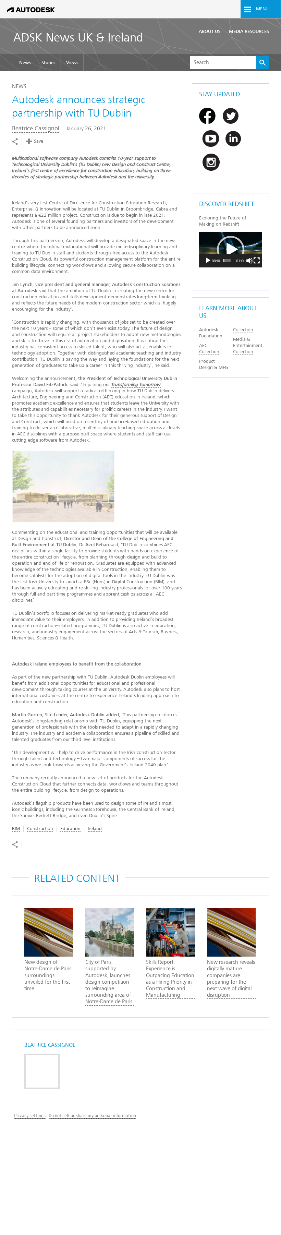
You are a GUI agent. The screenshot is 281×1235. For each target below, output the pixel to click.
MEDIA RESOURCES (249, 31)
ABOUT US (209, 31)
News (25, 62)
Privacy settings (30, 1115)
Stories (48, 62)
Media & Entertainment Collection (247, 345)
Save (38, 141)
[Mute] (249, 260)
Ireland (95, 828)
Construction (40, 828)
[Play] (208, 260)
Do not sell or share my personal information (92, 1115)
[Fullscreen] (256, 260)
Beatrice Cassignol (35, 128)
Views (72, 62)
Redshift (231, 224)
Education (70, 828)
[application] (230, 249)
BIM (16, 828)
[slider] (227, 260)
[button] (230, 249)
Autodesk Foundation (210, 333)
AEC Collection (209, 349)
